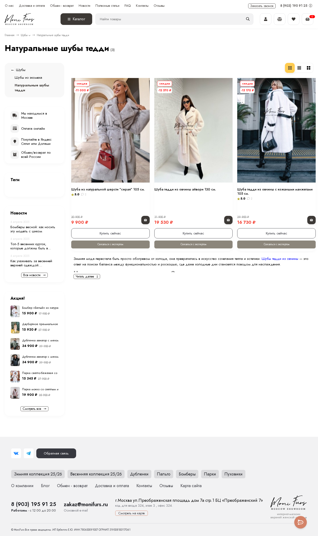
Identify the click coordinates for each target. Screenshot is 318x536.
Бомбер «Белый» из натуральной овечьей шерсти (56, 307)
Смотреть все (32, 408)
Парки (210, 474)
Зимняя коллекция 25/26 (38, 474)
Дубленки (139, 474)
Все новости (32, 275)
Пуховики (233, 474)
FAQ (128, 6)
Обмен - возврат (62, 6)
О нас (9, 6)
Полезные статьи (107, 6)
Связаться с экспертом (110, 244)
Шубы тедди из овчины (280, 258)
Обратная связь (56, 453)
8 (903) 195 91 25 (294, 5)
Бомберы (187, 474)
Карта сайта (191, 486)
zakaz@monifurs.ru (86, 504)
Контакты (142, 6)
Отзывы (159, 6)
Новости (84, 6)
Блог (45, 486)
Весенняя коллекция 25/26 (96, 474)
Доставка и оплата (32, 6)
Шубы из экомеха (28, 77)
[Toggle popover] (300, 522)
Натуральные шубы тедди (32, 88)
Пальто (163, 474)
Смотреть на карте (131, 513)
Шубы (24, 35)
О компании (22, 486)
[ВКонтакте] (16, 453)
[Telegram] (29, 453)
